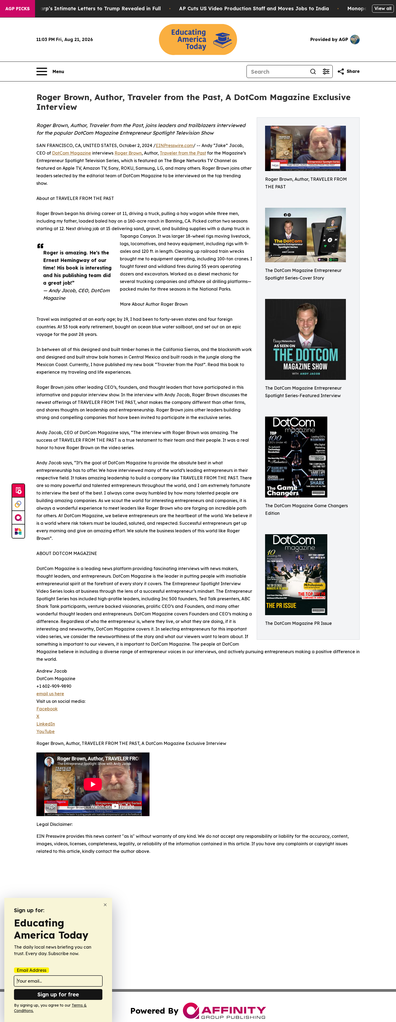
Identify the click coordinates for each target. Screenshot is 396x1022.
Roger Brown (128, 153)
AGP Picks (17, 8)
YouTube (45, 731)
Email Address (31, 970)
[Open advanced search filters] (325, 71)
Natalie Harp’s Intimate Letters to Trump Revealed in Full (88, 8)
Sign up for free (58, 994)
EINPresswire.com (174, 145)
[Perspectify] (18, 504)
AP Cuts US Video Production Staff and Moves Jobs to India (254, 8)
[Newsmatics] (18, 531)
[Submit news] (18, 491)
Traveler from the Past (183, 153)
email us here (50, 693)
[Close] (105, 904)
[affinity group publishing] (18, 517)
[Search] (313, 71)
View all (382, 8)
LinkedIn (45, 724)
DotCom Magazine (71, 153)
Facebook (47, 708)
